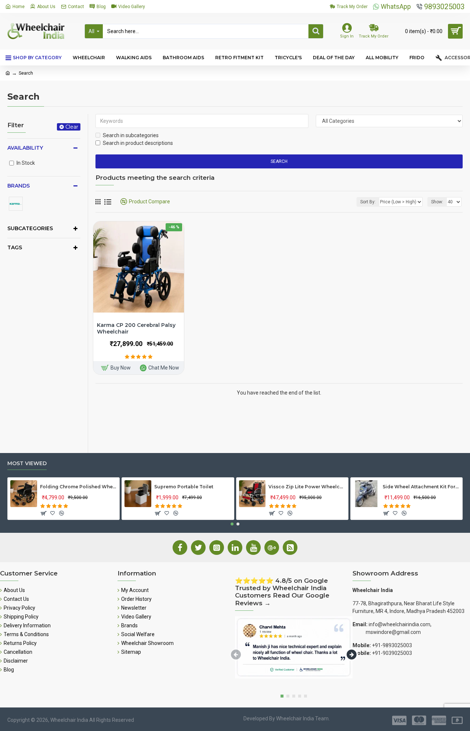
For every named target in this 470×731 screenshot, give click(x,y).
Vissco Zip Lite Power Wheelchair (307, 486)
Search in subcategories (131, 135)
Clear (71, 127)
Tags (14, 247)
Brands (18, 185)
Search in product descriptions (138, 143)
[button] (232, 524)
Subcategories (30, 228)
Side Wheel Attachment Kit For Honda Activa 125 (421, 486)
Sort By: (368, 201)
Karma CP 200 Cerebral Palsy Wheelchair (136, 328)
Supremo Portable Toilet (183, 486)
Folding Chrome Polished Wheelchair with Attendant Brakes (78, 486)
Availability (25, 148)
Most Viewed (27, 463)
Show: (437, 201)
